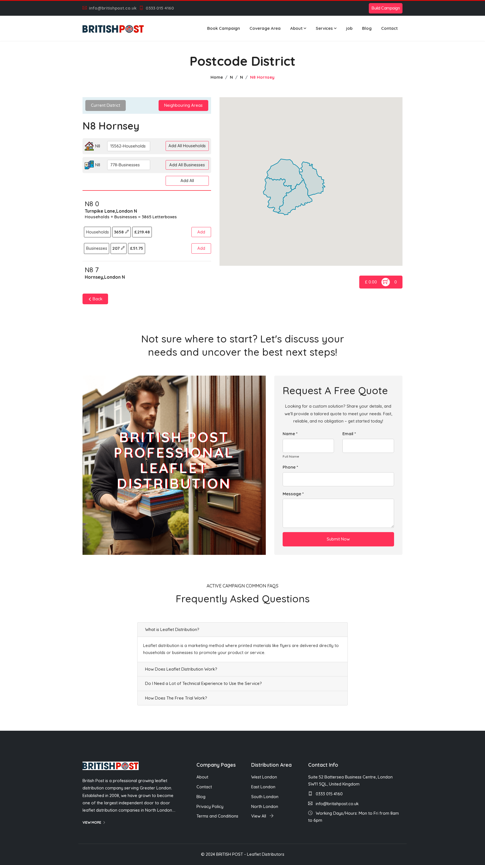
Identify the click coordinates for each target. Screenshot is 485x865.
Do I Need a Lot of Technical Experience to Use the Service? (203, 683)
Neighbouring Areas (183, 105)
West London (264, 777)
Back (96, 298)
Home (217, 77)
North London (264, 806)
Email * (349, 433)
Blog (367, 28)
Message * (293, 493)
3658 (119, 232)
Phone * (290, 467)
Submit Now (338, 539)
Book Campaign (223, 28)
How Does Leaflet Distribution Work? (181, 669)
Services (324, 28)
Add (201, 232)
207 (116, 248)
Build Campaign (386, 8)
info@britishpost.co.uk (112, 8)
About (296, 28)
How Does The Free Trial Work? (176, 698)
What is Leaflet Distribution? (172, 629)
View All (259, 816)
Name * (290, 433)
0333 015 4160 (160, 8)
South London (264, 796)
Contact (389, 28)
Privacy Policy (209, 806)
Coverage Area (265, 28)
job (349, 28)
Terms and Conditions (217, 816)
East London (263, 786)
